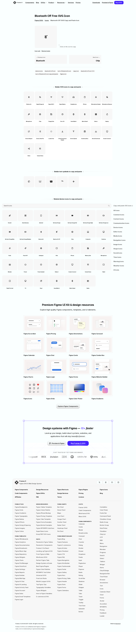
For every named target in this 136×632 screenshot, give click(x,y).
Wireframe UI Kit (84, 513)
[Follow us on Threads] (106, 482)
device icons (46, 51)
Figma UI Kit (39, 20)
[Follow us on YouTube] (112, 482)
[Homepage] (16, 482)
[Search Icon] (56, 206)
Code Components (85, 510)
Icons (47, 20)
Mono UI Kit (82, 516)
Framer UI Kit (83, 507)
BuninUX (118, 623)
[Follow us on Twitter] (99, 482)
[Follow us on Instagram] (118, 482)
